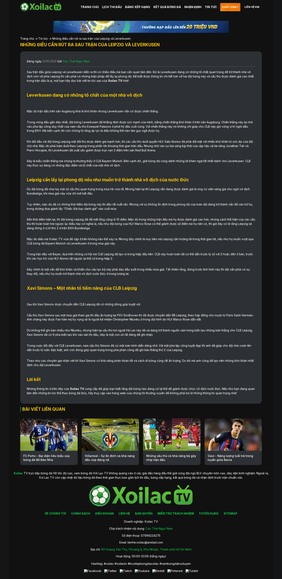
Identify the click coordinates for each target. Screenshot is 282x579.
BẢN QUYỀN (144, 513)
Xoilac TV (115, 80)
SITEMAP (230, 513)
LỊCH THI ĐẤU (112, 7)
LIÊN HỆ (124, 513)
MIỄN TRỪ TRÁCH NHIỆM (176, 513)
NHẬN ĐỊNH (192, 7)
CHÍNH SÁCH (80, 513)
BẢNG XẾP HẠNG (137, 7)
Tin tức (43, 38)
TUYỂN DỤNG (209, 513)
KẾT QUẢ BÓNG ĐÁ (167, 7)
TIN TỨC (211, 7)
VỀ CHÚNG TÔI (55, 513)
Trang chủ (27, 38)
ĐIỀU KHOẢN (104, 513)
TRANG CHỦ (90, 7)
